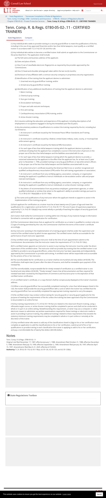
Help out (75, 10)
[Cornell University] (7, 3)
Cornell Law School (20, 3)
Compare (28, 38)
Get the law (38, 10)
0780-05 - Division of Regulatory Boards (68, 19)
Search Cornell (98, 4)
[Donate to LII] (82, 10)
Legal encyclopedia (63, 10)
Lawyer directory (49, 10)
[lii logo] (12, 10)
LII (6, 16)
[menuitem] (28, 10)
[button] (101, 10)
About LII (28, 10)
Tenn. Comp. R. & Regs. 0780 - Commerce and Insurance (29, 19)
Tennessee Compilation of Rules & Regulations (43, 16)
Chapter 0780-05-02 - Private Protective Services (26, 21)
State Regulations (16, 16)
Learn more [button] (67, 494)
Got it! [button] (99, 494)
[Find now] (102, 10)
